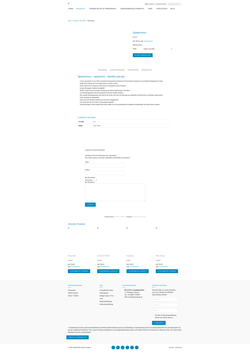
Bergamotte (72, 256)
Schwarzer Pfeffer (103, 256)
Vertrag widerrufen (77, 337)
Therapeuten (72, 290)
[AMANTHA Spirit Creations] (68, 3)
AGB (101, 298)
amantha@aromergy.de (135, 297)
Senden (90, 204)
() (174, 4)
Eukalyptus (130, 256)
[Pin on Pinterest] (144, 62)
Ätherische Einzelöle (79, 20)
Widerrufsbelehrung (106, 301)
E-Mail (87, 170)
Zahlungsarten (104, 293)
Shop (69, 20)
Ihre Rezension (90, 182)
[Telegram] (137, 347)
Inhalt (134, 48)
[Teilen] (3, 352)
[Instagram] (127, 347)
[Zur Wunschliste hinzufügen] (134, 62)
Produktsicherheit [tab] (133, 70)
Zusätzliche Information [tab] (117, 70)
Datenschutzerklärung (106, 304)
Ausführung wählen (79, 271)
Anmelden (159, 323)
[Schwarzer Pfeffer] (110, 240)
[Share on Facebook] (138, 62)
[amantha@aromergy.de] (132, 347)
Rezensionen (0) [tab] (147, 70)
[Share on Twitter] (141, 62)
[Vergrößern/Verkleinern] (0, 352)
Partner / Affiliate (73, 296)
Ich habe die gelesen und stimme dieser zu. (165, 316)
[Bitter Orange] (169, 240)
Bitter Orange (160, 256)
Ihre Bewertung (90, 177)
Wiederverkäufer (73, 293)
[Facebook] (113, 347)
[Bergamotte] (81, 240)
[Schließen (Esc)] (5, 352)
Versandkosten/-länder (106, 290)
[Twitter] (118, 347)
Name (87, 162)
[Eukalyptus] (139, 240)
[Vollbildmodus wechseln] (2, 352)
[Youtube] (123, 347)
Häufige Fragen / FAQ (106, 296)
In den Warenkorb (143, 55)
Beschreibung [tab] (102, 70)
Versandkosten (148, 41)
